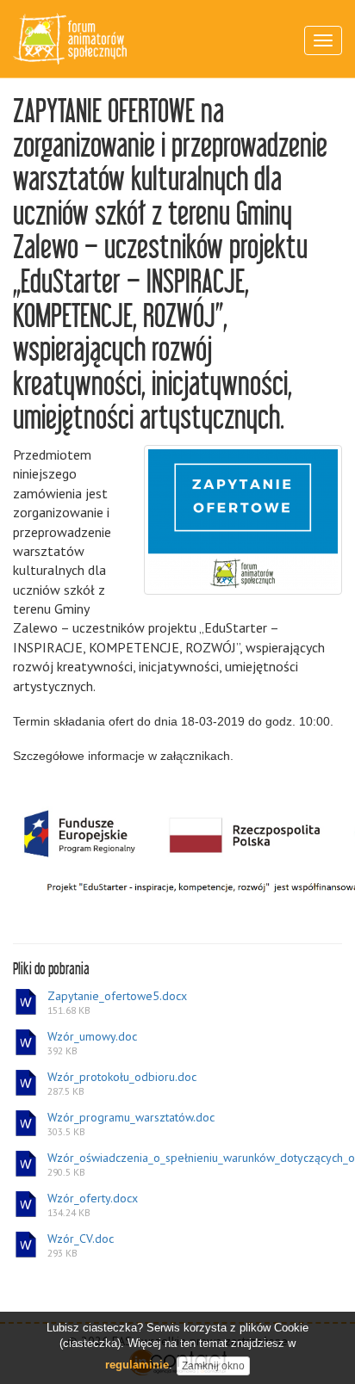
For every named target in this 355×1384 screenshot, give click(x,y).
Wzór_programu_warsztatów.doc (131, 1124)
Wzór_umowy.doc (92, 1043)
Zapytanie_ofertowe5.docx (117, 1002)
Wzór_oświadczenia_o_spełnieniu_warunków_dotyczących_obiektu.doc (193, 1164)
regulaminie (137, 1364)
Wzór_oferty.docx (92, 1205)
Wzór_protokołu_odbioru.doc (121, 1083)
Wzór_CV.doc (80, 1245)
